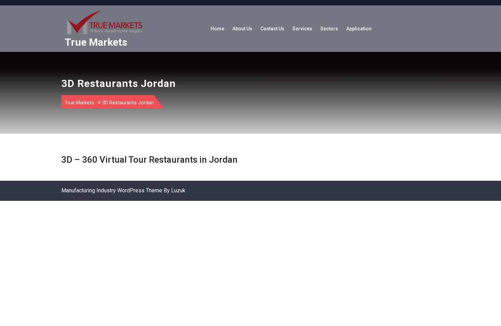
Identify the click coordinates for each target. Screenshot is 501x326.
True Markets (96, 42)
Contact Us (272, 28)
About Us (242, 28)
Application (358, 28)
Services (302, 28)
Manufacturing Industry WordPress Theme (111, 190)
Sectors (329, 28)
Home (217, 28)
